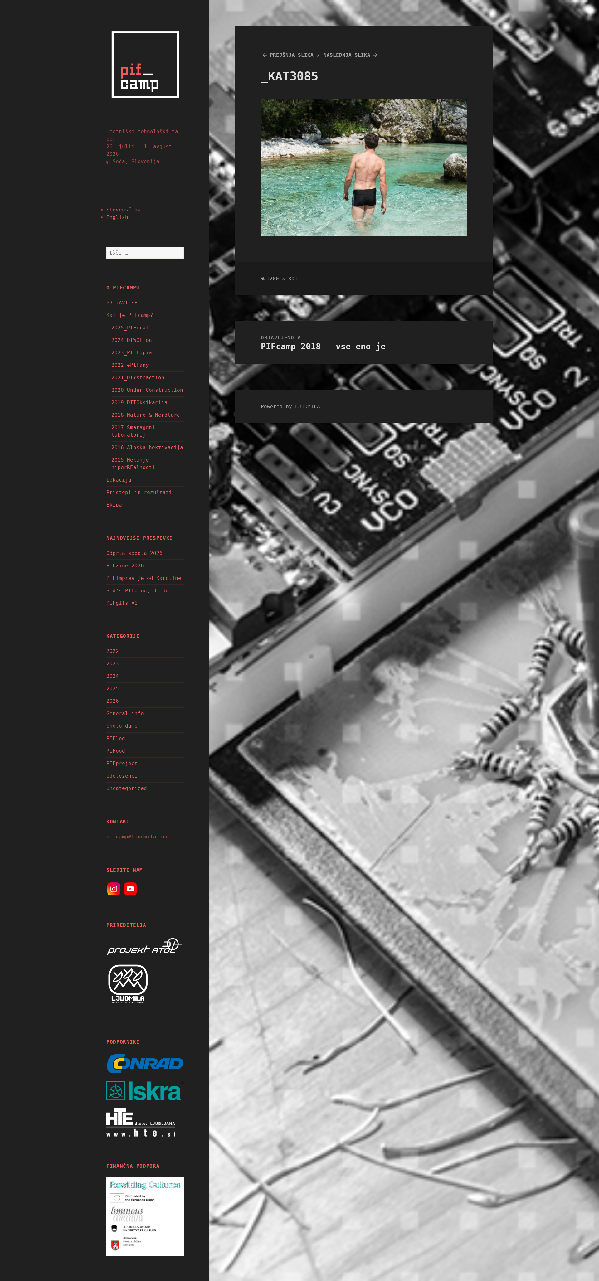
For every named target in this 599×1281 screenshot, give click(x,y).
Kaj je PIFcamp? (129, 315)
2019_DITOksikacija (139, 402)
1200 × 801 (282, 279)
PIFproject (122, 763)
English (117, 217)
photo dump (122, 726)
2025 (112, 688)
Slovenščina (123, 210)
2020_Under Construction (147, 390)
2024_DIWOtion (131, 340)
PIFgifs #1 (122, 603)
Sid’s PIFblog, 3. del (139, 591)
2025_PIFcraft (131, 328)
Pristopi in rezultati (139, 492)
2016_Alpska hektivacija (147, 447)
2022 (112, 651)
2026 (112, 701)
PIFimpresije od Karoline (143, 578)
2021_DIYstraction (137, 378)
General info (125, 713)
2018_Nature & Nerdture (145, 415)
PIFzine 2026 (125, 566)
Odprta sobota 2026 (134, 553)
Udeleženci (122, 776)
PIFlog (115, 738)
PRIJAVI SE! (123, 303)
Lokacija (118, 480)
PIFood (115, 751)
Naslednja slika (347, 55)
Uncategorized (126, 788)
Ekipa (114, 505)
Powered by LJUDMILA (290, 407)
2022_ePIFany (130, 365)
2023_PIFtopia (131, 353)
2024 (112, 676)
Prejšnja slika (292, 55)
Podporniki (122, 1042)
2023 (112, 664)
